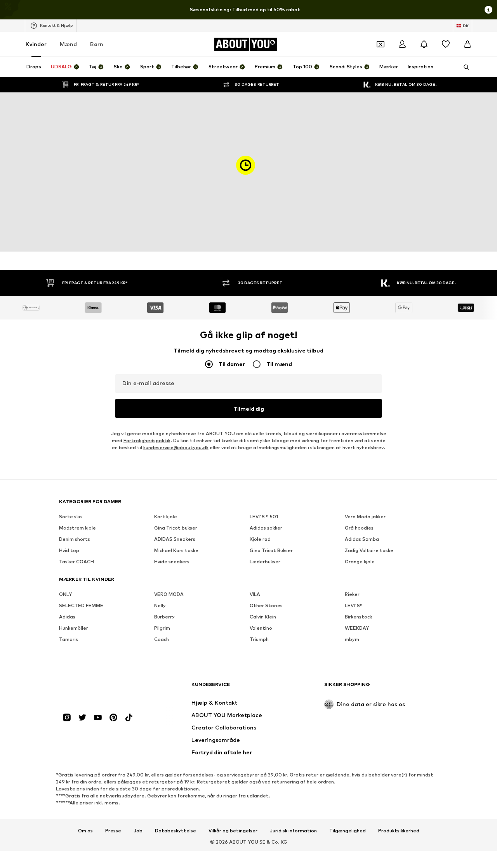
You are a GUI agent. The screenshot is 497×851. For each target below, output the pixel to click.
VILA (255, 594)
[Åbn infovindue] (488, 10)
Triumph (259, 639)
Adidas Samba (362, 539)
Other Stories (266, 605)
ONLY (65, 594)
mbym (352, 639)
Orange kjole (360, 561)
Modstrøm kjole (77, 528)
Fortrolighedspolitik (146, 440)
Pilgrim (162, 628)
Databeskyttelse (175, 831)
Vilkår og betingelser (233, 831)
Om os (85, 831)
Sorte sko (70, 516)
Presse (113, 831)
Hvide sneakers (171, 561)
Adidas (67, 617)
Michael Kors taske (176, 550)
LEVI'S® (354, 605)
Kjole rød (260, 539)
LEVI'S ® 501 (264, 516)
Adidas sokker (266, 528)
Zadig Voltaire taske (369, 550)
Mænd (68, 44)
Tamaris (68, 639)
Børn (96, 44)
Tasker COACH (76, 561)
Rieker (352, 594)
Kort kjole (165, 516)
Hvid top (69, 550)
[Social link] (66, 717)
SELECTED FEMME (81, 605)
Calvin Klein (263, 617)
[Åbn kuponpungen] (380, 44)
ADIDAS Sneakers (174, 539)
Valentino (261, 628)
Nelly (160, 605)
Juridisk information (293, 831)
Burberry (164, 617)
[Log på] (402, 44)
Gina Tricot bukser (175, 528)
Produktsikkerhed (398, 831)
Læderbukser (265, 561)
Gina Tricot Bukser (271, 550)
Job (138, 831)
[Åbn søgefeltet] (463, 67)
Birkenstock (358, 617)
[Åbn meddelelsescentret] (424, 44)
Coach (161, 639)
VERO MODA (169, 594)
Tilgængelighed (347, 831)
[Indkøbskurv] (467, 44)
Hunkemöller (73, 628)
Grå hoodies (359, 528)
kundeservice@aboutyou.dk (176, 447)
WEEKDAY (357, 628)
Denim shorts (74, 539)
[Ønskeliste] (445, 44)
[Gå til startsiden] (101, 688)
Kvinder (36, 44)
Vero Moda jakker (365, 516)
